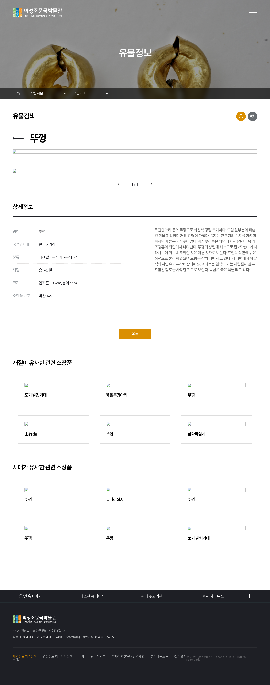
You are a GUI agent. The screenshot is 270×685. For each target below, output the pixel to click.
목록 (135, 334)
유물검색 (79, 94)
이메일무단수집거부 (91, 656)
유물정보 (37, 94)
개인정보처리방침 (25, 656)
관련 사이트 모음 (215, 596)
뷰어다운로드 (159, 656)
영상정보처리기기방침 (58, 656)
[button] (123, 184)
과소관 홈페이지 (92, 596)
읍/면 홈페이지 (30, 596)
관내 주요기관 (151, 596)
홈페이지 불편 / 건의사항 (127, 656)
